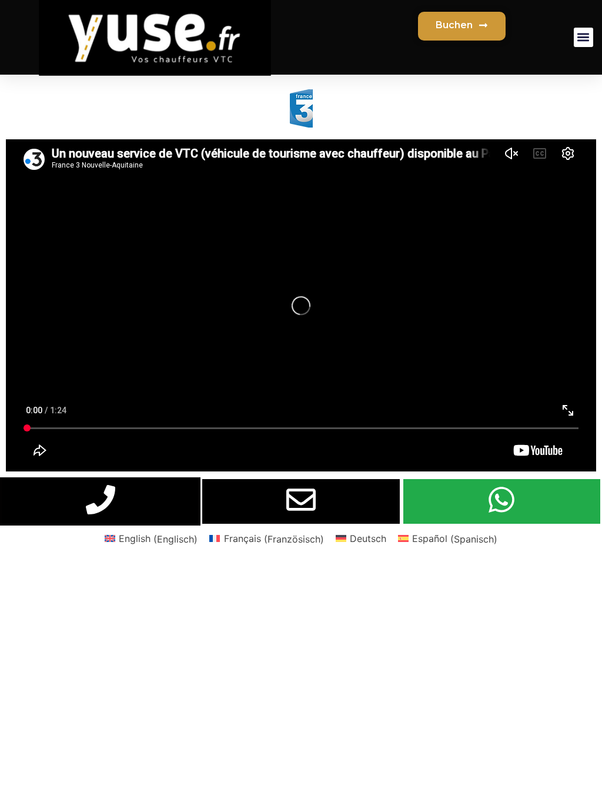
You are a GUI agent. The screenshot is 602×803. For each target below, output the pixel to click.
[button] (583, 37)
